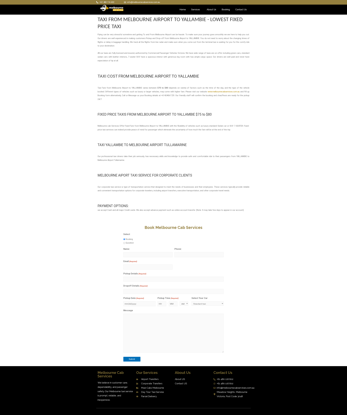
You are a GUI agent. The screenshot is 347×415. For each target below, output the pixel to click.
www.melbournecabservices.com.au (224, 91)
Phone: (178, 249)
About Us (211, 9)
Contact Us (241, 9)
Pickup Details (134, 273)
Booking (226, 9)
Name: (126, 249)
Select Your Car (200, 298)
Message (128, 310)
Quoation (130, 243)
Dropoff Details (135, 286)
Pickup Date (133, 298)
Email (130, 261)
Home (182, 9)
